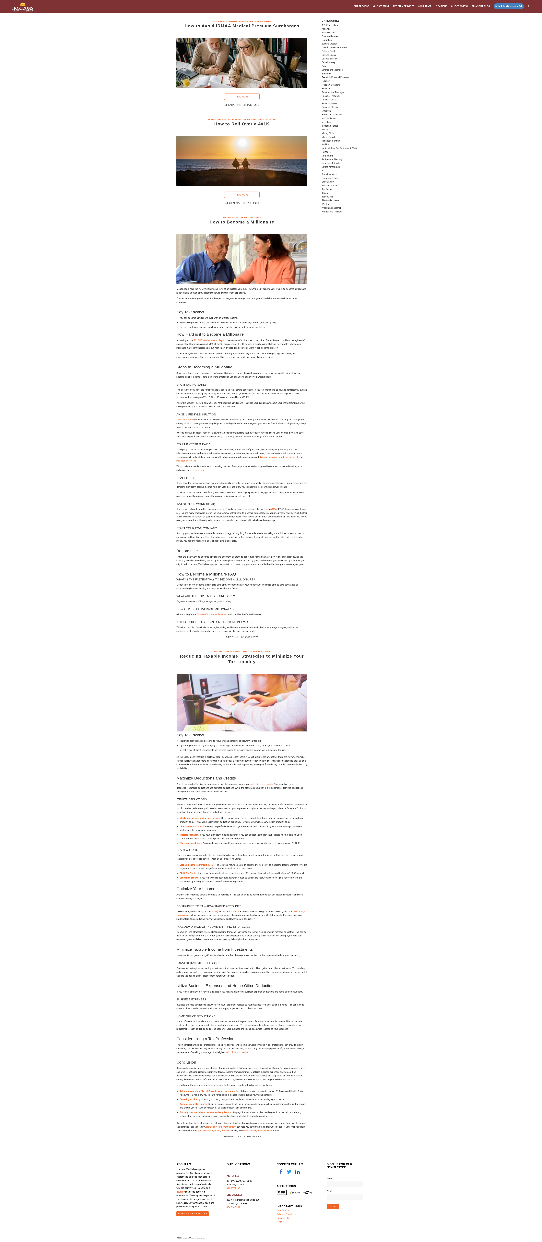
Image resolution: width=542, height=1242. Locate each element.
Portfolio (326, 152)
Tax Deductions (232, 119)
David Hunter (251, 637)
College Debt (328, 51)
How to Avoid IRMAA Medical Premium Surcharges (242, 26)
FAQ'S (280, 1221)
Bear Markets (328, 32)
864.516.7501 (233, 1207)
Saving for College (331, 167)
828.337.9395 (233, 1188)
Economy (326, 73)
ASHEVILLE (233, 1176)
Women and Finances (332, 211)
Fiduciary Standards (286, 1214)
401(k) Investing (330, 25)
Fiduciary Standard (331, 84)
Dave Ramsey (328, 62)
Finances (326, 88)
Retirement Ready (331, 163)
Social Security (329, 174)
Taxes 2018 (270, 119)
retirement (234, 911)
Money (325, 129)
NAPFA (325, 144)
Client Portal (283, 1210)
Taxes (260, 119)
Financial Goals (329, 99)
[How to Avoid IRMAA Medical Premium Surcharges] (241, 63)
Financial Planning (330, 107)
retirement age (197, 470)
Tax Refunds (264, 21)
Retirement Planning (225, 21)
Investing (326, 122)
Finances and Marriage (333, 92)
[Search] (528, 6)
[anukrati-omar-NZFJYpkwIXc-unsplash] (241, 161)
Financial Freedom (331, 96)
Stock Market (329, 181)
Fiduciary (326, 81)
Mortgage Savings (331, 140)
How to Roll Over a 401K (242, 124)
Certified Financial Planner (334, 47)
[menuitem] (361, 6)
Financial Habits (329, 103)
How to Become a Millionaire (242, 222)
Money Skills (328, 133)
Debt (324, 66)
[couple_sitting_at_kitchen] (241, 259)
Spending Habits (247, 21)
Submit (333, 1206)
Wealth (325, 204)
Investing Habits (330, 125)
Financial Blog (283, 1218)
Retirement (327, 155)
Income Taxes (215, 119)
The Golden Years (330, 200)
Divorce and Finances (332, 70)
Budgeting (327, 40)
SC (323, 170)
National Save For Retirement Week (339, 148)
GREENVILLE (234, 1195)
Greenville (326, 111)
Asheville (326, 29)
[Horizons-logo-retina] (22, 6)
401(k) (215, 911)
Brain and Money (330, 36)
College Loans (329, 55)
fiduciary (180, 1191)
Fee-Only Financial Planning (335, 77)
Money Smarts (329, 137)
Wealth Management (332, 208)
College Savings (329, 58)
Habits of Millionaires (332, 114)
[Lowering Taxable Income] (241, 702)
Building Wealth (329, 43)
